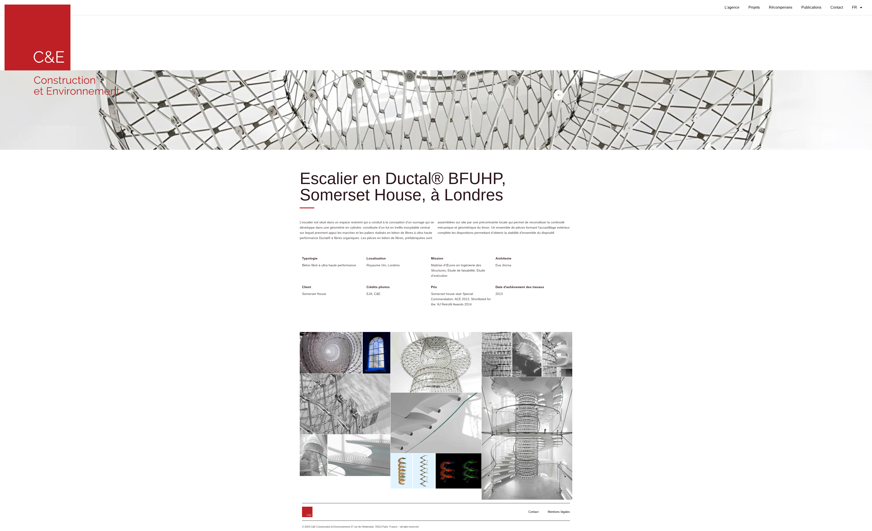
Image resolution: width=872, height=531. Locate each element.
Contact (836, 7)
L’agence (732, 7)
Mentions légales (559, 512)
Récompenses (780, 7)
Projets (754, 7)
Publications (811, 7)
